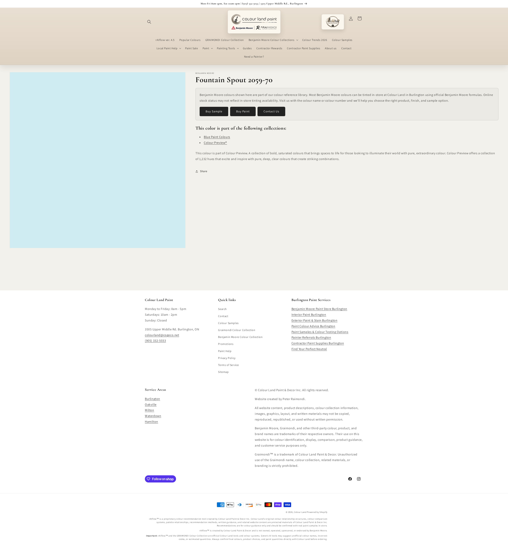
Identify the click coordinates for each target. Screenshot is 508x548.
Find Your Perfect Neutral (309, 349)
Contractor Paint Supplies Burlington (318, 343)
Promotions (225, 344)
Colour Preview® (215, 143)
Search (222, 309)
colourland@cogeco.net (162, 335)
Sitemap (223, 372)
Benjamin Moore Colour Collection (240, 337)
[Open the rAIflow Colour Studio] (332, 22)
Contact (223, 316)
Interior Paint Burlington (309, 315)
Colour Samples (228, 323)
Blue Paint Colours (217, 137)
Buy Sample (214, 111)
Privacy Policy (226, 358)
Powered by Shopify (317, 512)
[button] (149, 21)
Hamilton (151, 421)
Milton (149, 410)
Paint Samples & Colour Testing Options (320, 332)
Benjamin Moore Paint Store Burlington (319, 309)
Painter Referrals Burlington (311, 337)
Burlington (152, 399)
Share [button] (203, 171)
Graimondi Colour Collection (236, 330)
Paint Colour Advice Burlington (313, 326)
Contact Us (271, 111)
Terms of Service (228, 365)
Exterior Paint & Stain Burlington (315, 320)
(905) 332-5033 (155, 341)
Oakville (151, 404)
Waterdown (153, 416)
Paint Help (224, 351)
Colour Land (300, 512)
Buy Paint (243, 111)
